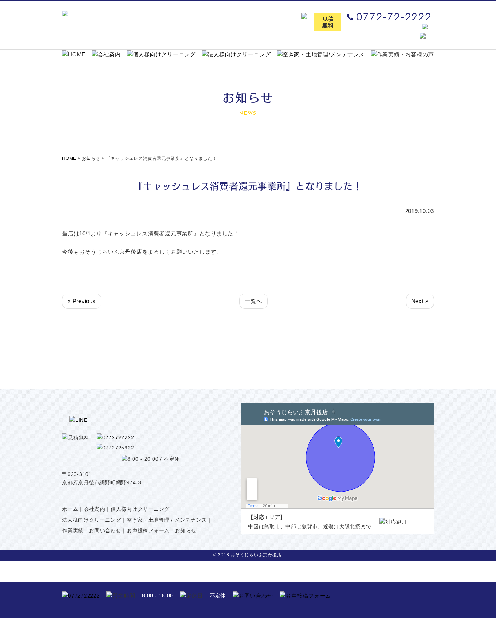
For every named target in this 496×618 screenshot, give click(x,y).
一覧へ (253, 301)
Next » (420, 301)
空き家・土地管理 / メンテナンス (167, 520)
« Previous (82, 301)
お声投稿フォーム (148, 530)
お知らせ (185, 530)
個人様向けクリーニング (140, 509)
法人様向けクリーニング (91, 520)
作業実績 (73, 530)
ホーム (70, 509)
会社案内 (94, 509)
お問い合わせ (105, 530)
